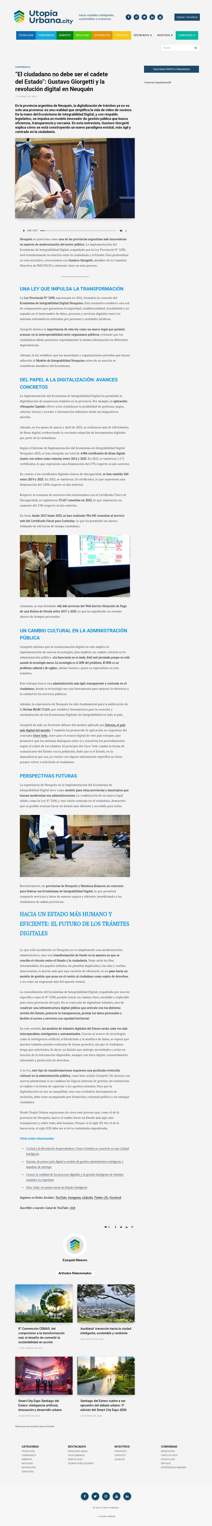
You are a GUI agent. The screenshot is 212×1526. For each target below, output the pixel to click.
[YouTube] (116, 1496)
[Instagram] (106, 1496)
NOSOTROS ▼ (165, 35)
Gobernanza (22, 67)
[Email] (7, 260)
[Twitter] (95, 1496)
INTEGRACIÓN (102, 35)
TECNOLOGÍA (26, 35)
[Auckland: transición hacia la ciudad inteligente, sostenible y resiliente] (106, 1303)
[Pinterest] (132, 1226)
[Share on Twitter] (7, 243)
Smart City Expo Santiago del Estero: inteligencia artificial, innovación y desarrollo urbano (40, 1405)
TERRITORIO (122, 35)
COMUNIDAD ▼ (187, 35)
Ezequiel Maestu (75, 1260)
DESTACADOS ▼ (143, 35)
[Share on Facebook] (7, 235)
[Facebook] (85, 1496)
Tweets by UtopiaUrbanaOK (157, 82)
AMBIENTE (65, 35)
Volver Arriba (107, 1516)
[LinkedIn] (7, 252)
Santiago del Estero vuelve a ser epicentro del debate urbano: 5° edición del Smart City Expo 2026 (103, 1405)
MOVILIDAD (82, 35)
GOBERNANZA (46, 35)
